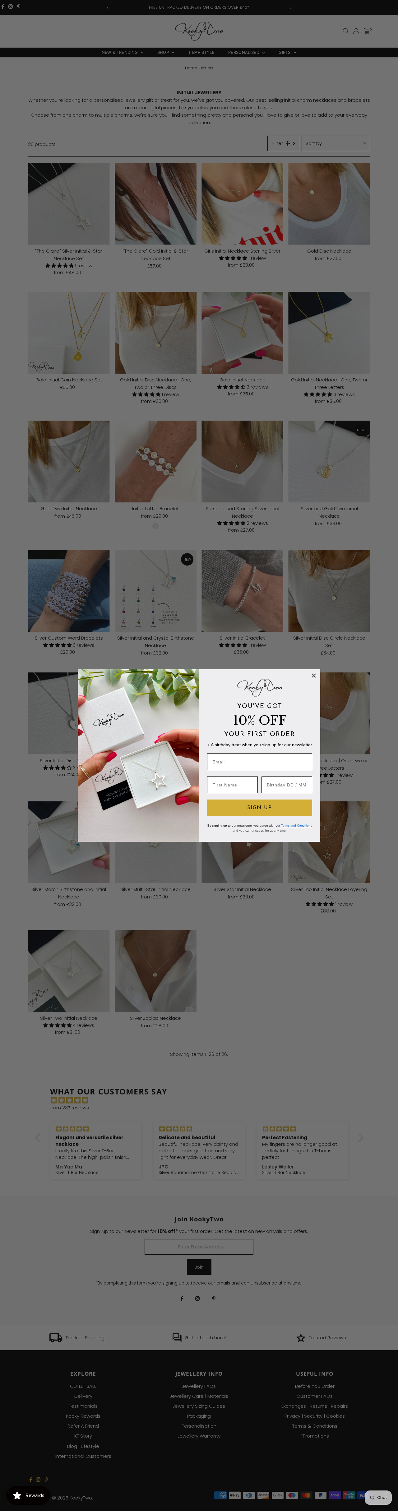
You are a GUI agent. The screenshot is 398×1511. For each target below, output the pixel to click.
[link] (259, 688)
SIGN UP (259, 807)
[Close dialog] (314, 675)
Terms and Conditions (296, 825)
